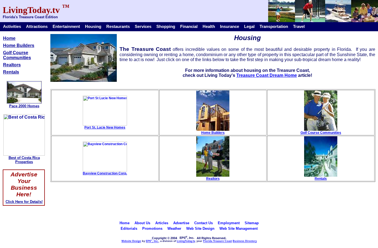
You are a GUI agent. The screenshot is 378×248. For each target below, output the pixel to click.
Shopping (165, 26)
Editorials (129, 228)
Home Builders (18, 45)
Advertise (181, 223)
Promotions (152, 228)
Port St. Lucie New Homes (104, 127)
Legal (249, 26)
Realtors (12, 64)
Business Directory (245, 241)
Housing (93, 26)
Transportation (274, 26)
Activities (12, 26)
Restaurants (118, 26)
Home (9, 38)
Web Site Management (238, 228)
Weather (174, 228)
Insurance (229, 26)
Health (209, 26)
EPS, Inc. (152, 241)
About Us (142, 223)
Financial (189, 26)
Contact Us (203, 223)
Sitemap (252, 223)
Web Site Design (200, 228)
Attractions (37, 26)
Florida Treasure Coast (217, 241)
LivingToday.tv (186, 241)
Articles (161, 223)
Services (143, 26)
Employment (229, 223)
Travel (299, 26)
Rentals (11, 72)
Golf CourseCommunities (17, 55)
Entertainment (66, 26)
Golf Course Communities (321, 133)
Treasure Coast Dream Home (266, 75)
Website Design (131, 241)
